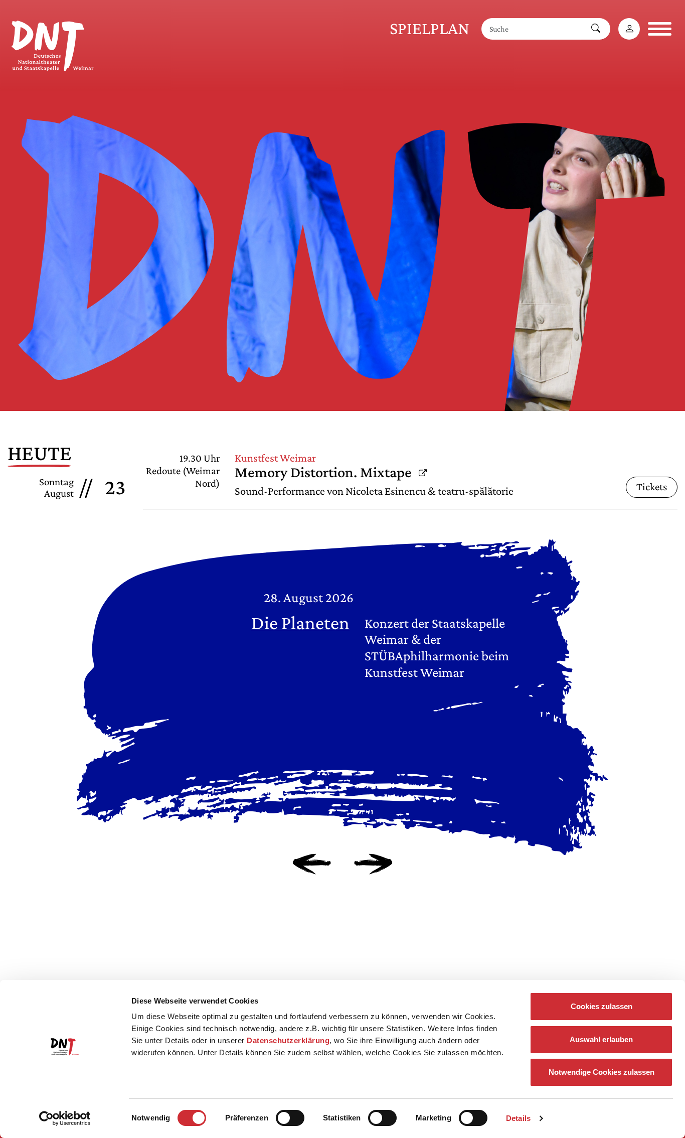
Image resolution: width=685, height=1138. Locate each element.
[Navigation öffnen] (659, 29)
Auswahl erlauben (601, 1039)
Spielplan (429, 28)
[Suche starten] (595, 29)
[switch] (290, 1118)
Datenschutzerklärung (288, 1040)
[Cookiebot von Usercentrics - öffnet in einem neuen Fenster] (65, 1118)
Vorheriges (311, 864)
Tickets (651, 487)
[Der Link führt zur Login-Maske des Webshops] (629, 29)
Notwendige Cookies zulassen (601, 1072)
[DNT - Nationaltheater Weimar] (53, 44)
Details (518, 1118)
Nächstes (373, 864)
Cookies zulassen (601, 1006)
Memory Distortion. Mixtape (331, 472)
